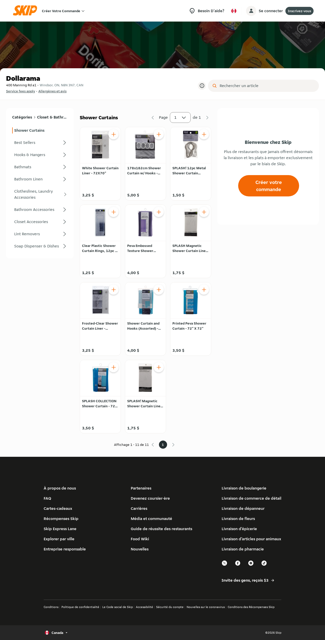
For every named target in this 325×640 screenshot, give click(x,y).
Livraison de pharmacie (243, 549)
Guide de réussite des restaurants (161, 528)
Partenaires (141, 488)
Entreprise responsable (65, 549)
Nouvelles (140, 549)
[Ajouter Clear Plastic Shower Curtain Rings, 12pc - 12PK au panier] (113, 212)
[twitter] (225, 565)
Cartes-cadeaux (58, 508)
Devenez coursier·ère (150, 498)
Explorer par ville (59, 539)
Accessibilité (144, 607)
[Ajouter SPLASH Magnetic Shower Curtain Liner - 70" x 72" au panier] (204, 212)
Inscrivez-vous (299, 11)
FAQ (47, 498)
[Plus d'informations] (202, 86)
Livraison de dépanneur (243, 508)
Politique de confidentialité (80, 607)
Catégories (22, 117)
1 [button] (175, 117)
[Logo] (26, 10)
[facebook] (238, 565)
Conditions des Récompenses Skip (251, 607)
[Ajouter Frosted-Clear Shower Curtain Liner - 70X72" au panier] (113, 289)
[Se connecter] (251, 11)
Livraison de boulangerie (244, 488)
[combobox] (267, 85)
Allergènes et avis (52, 91)
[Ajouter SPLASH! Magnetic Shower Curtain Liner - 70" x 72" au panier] (159, 367)
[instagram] (251, 565)
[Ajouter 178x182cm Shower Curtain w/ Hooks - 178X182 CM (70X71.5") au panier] (159, 134)
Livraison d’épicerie (239, 528)
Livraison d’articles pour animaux (251, 539)
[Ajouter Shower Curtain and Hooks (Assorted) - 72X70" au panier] (159, 289)
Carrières (139, 508)
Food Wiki (140, 539)
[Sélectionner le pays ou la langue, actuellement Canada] (234, 11)
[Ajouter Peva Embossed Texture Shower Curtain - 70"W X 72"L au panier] (159, 212)
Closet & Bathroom (52, 117)
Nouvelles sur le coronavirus (206, 607)
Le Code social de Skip (117, 607)
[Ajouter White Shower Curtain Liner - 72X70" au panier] (113, 134)
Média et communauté (151, 518)
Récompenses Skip (61, 518)
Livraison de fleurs (238, 518)
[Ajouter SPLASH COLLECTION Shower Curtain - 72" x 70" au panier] (113, 367)
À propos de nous (60, 488)
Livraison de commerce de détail (251, 498)
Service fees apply (20, 91)
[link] (40, 130)
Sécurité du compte (170, 607)
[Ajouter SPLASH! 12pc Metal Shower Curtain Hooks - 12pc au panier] (204, 134)
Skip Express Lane (60, 528)
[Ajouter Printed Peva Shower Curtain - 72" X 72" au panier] (204, 289)
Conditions (51, 607)
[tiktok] (264, 565)
